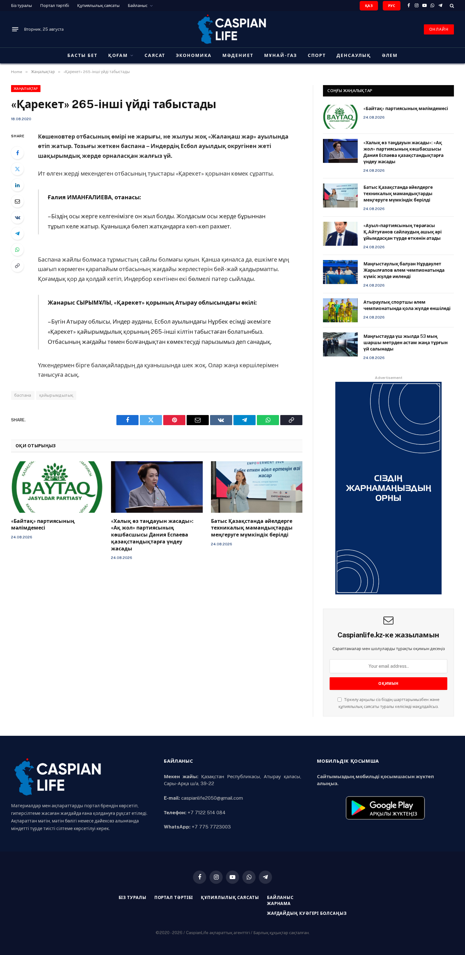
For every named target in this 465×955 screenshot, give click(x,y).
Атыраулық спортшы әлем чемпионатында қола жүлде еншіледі (406, 305)
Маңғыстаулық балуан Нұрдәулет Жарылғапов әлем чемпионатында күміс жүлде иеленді (403, 270)
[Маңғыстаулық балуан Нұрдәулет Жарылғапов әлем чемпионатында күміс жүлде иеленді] (340, 272)
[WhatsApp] (17, 249)
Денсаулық (354, 55)
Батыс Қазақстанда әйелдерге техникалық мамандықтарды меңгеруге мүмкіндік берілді (252, 528)
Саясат (155, 55)
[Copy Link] (17, 265)
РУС (391, 6)
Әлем (390, 55)
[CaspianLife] (232, 29)
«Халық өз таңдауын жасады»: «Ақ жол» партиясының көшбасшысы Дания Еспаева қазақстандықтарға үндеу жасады (152, 535)
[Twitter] (17, 169)
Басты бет (82, 55)
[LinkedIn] (17, 185)
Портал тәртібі (54, 5)
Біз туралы (21, 5)
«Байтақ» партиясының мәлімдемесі (43, 524)
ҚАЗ (369, 6)
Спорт (317, 55)
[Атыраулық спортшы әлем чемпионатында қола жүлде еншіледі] (340, 310)
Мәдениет (237, 55)
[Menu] (15, 29)
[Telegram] (17, 233)
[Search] (451, 5)
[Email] (17, 201)
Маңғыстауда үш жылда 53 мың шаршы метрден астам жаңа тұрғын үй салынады (405, 342)
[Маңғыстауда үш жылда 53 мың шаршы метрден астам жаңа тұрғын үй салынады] (340, 344)
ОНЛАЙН (439, 29)
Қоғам (118, 55)
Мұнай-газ (280, 55)
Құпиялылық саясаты (98, 5)
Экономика (194, 55)
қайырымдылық (56, 395)
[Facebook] (17, 152)
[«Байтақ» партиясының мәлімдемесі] (57, 487)
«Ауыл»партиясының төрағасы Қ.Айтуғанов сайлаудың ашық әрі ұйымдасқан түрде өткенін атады (402, 232)
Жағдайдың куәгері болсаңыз (307, 913)
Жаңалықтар (26, 88)
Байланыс (137, 5)
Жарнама (279, 903)
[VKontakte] (17, 217)
